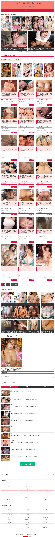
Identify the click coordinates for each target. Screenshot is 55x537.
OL (1, 238)
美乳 (24, 130)
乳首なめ (42, 130)
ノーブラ (3, 240)
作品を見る (14, 279)
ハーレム (41, 157)
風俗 (26, 185)
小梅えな (45, 514)
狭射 (43, 103)
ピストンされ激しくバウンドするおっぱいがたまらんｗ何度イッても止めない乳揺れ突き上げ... (9, 121)
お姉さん (3, 101)
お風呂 (2, 157)
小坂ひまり (9, 522)
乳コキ (24, 185)
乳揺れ (5, 103)
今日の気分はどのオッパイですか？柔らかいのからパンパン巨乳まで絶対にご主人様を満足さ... (44, 149)
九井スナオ (45, 512)
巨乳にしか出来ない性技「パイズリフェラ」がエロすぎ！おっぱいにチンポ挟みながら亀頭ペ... (27, 94)
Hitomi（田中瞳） (8, 155)
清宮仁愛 (9, 519)
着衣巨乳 (9, 491)
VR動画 (38, 157)
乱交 (20, 130)
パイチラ (38, 130)
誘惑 (45, 130)
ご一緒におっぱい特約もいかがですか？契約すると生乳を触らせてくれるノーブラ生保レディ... (9, 231)
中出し (6, 185)
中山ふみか (27, 519)
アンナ (41, 101)
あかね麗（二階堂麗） (9, 101)
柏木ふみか (45, 527)
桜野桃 (27, 514)
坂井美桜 (27, 527)
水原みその (45, 517)
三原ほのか (45, 238)
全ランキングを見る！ (27, 464)
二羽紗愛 (9, 527)
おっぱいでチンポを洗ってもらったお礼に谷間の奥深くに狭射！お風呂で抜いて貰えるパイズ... (9, 149)
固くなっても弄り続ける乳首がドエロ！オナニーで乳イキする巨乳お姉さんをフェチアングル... (44, 176)
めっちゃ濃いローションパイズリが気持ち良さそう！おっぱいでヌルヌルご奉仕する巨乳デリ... (27, 176)
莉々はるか (27, 517)
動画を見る (14, 105)
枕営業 (6, 240)
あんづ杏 (9, 517)
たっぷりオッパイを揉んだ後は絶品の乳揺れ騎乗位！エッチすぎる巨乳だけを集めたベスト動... (44, 203)
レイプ (41, 240)
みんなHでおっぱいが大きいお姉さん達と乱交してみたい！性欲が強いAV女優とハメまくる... (27, 121)
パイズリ (20, 103)
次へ (12, 284)
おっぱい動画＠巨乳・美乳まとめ (27, 3)
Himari (27, 512)
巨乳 (8, 103)
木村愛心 (45, 524)
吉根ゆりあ (9, 514)
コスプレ (3, 185)
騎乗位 (8, 130)
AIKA (24, 128)
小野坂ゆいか (45, 519)
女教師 (20, 210)
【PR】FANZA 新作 (5, 275)
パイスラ (45, 494)
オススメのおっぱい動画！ (6, 277)
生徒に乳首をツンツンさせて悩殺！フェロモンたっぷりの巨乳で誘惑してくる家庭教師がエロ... (27, 203)
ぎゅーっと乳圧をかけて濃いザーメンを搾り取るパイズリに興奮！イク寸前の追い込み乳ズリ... (44, 94)
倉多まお (4, 238)
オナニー (41, 185)
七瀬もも (24, 101)
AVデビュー (9, 499)
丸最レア (9, 512)
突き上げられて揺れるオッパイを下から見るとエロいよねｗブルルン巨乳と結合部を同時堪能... (9, 94)
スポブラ (9, 494)
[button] (19, 51)
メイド (38, 155)
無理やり (45, 240)
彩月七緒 (27, 509)
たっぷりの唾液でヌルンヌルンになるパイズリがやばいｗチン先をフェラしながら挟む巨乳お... (9, 203)
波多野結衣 (27, 524)
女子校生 (38, 128)
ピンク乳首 (45, 491)
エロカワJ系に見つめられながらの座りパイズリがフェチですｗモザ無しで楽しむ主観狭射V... (27, 231)
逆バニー (45, 497)
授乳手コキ (45, 489)
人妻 (2, 183)
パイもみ (38, 212)
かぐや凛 (6, 128)
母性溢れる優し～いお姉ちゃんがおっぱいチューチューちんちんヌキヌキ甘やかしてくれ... (9, 269)
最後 (16, 284)
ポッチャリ (27, 497)
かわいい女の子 (40, 238)
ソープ (5, 157)
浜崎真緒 (42, 128)
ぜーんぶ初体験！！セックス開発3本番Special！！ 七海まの (27, 268)
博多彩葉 (45, 522)
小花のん (9, 524)
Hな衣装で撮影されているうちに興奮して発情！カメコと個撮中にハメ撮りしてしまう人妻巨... (9, 176)
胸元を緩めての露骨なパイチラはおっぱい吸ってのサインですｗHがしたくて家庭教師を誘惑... (44, 121)
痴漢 (27, 499)
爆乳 (45, 484)
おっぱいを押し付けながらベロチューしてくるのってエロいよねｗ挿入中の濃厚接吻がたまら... (27, 149)
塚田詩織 (6, 210)
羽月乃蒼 (9, 509)
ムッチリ (9, 497)
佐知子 (41, 210)
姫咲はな (24, 183)
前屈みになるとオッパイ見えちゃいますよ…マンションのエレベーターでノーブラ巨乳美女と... (44, 231)
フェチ (2, 103)
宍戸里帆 (45, 509)
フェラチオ (28, 103)
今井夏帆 (42, 183)
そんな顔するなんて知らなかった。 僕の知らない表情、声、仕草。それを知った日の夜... (44, 269)
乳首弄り (45, 185)
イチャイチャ (21, 157)
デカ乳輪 (27, 491)
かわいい (24, 240)
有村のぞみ (24, 210)
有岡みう (41, 155)
